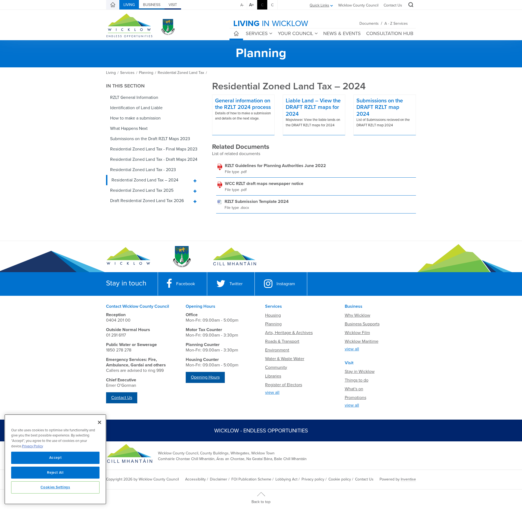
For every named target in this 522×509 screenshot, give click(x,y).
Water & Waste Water (284, 359)
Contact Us (393, 5)
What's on (354, 389)
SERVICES (257, 33)
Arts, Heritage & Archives (289, 332)
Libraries (273, 376)
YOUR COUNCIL (295, 33)
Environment (277, 350)
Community (276, 367)
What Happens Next (129, 128)
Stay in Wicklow (360, 371)
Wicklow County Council (358, 5)
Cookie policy (339, 479)
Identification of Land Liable (136, 108)
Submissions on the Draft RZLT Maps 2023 (150, 139)
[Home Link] (113, 5)
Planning (273, 324)
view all (272, 392)
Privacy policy (313, 479)
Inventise (408, 479)
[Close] (99, 422)
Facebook (185, 284)
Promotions (355, 397)
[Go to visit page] (181, 256)
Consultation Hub (389, 33)
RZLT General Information (134, 97)
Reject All (55, 472)
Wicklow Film (357, 332)
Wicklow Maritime (361, 341)
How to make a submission (135, 118)
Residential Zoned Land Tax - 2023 (143, 169)
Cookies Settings (55, 487)
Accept (55, 457)
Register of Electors (283, 385)
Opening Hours (205, 377)
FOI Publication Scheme (251, 479)
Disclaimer (218, 479)
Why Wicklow (357, 315)
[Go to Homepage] (128, 256)
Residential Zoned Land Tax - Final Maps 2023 (153, 149)
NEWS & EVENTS (342, 33)
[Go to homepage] (234, 256)
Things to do (356, 380)
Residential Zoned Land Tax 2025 (141, 190)
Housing (273, 315)
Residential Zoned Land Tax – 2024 (144, 180)
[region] (55, 459)
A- (242, 5)
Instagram (285, 284)
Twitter (236, 284)
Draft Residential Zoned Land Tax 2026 (147, 200)
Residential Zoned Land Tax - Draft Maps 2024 (153, 159)
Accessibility (195, 479)
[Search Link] (410, 5)
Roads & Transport (282, 341)
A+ (251, 5)
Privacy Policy (32, 446)
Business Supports (362, 324)
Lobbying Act (286, 479)
